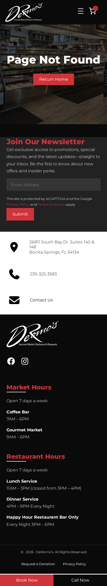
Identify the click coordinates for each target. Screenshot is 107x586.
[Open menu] (80, 11)
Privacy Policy (18, 204)
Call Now (80, 580)
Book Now (27, 580)
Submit (20, 214)
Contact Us (41, 300)
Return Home (53, 79)
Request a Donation (38, 564)
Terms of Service (51, 204)
